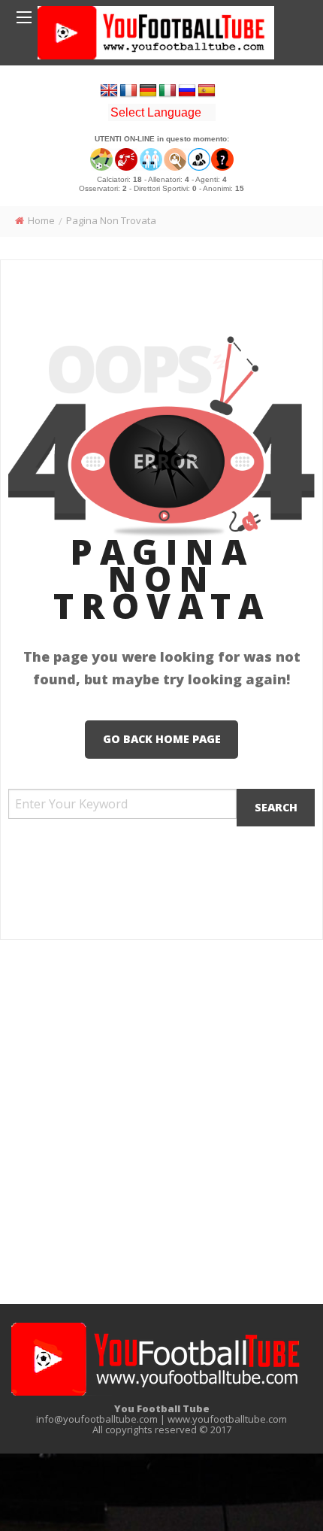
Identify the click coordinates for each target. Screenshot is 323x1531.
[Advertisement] (161, 1124)
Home (41, 220)
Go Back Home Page (162, 739)
